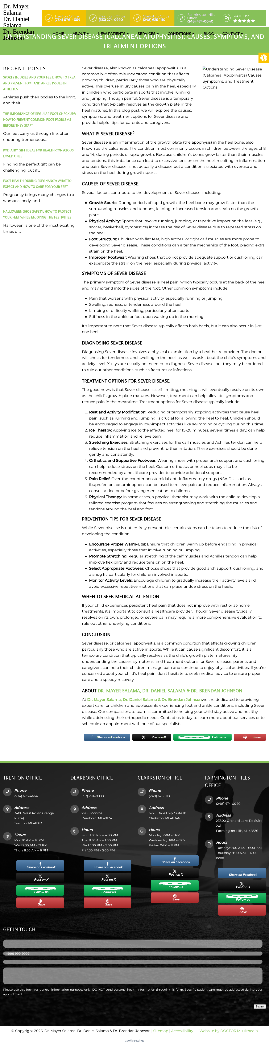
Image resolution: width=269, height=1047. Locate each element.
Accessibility (182, 1031)
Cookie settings (134, 1040)
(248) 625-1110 (159, 796)
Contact (231, 34)
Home (58, 34)
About (79, 34)
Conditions (179, 34)
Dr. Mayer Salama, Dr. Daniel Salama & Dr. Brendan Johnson (170, 690)
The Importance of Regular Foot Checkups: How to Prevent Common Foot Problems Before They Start (39, 119)
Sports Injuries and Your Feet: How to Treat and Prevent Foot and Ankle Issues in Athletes (40, 83)
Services (147, 34)
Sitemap (160, 1031)
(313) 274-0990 (93, 796)
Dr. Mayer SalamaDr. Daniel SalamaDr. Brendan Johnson (18, 22)
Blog (208, 34)
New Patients (111, 34)
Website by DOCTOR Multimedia (228, 1031)
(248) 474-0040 (228, 804)
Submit (260, 1006)
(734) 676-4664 (26, 796)
